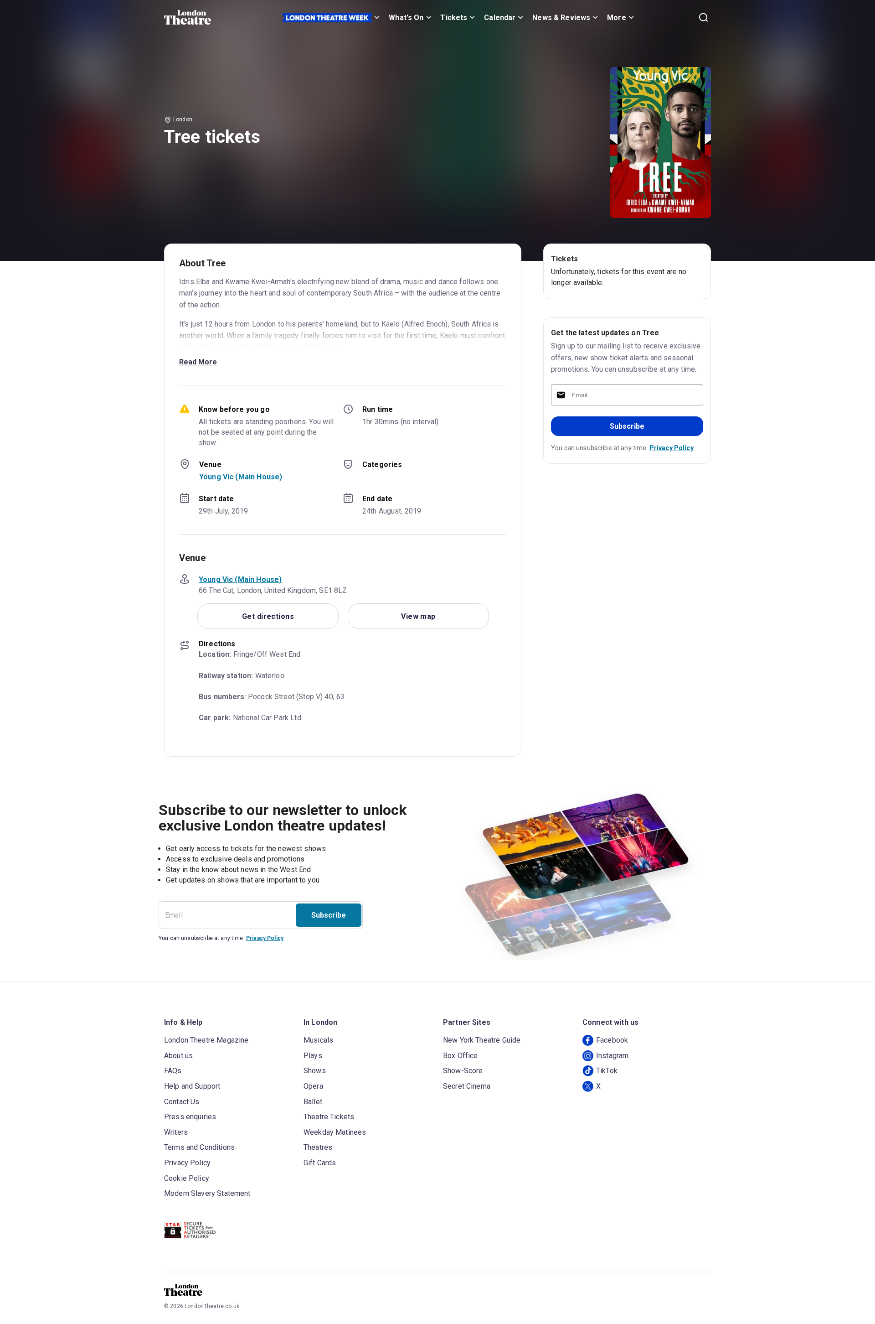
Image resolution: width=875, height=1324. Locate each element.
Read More (198, 362)
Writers (176, 1132)
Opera (313, 1086)
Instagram (612, 1055)
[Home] (187, 17)
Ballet (313, 1101)
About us (178, 1055)
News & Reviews (561, 17)
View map (418, 616)
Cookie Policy (186, 1178)
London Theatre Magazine (206, 1040)
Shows (315, 1070)
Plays (313, 1055)
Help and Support (192, 1086)
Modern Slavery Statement (207, 1193)
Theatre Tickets (329, 1116)
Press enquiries (190, 1116)
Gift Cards (320, 1162)
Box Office (460, 1055)
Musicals (318, 1040)
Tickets (453, 17)
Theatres (318, 1147)
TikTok (607, 1070)
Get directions (268, 616)
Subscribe (627, 426)
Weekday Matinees (335, 1132)
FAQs (173, 1070)
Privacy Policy (671, 448)
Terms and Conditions (199, 1147)
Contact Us (182, 1101)
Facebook (612, 1040)
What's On (406, 17)
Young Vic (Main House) (240, 476)
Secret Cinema (466, 1086)
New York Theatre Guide (481, 1040)
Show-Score (463, 1070)
